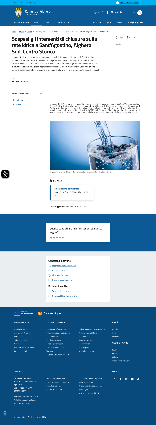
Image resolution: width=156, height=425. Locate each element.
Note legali (83, 389)
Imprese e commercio (87, 340)
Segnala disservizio (53, 385)
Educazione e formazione (56, 329)
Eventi (114, 353)
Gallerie (115, 357)
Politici (16, 343)
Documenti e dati (20, 351)
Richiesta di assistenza (55, 389)
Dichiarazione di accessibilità (90, 385)
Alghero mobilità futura (121, 360)
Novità (21, 31)
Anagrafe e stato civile (55, 347)
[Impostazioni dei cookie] (5, 413)
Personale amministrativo (24, 347)
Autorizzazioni (84, 343)
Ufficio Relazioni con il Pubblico (26, 396)
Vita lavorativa (52, 336)
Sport (108, 22)
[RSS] (120, 12)
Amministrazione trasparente (90, 378)
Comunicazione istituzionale (66, 188)
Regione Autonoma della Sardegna (25, 3)
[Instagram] (111, 12)
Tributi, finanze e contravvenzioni (92, 329)
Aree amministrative (22, 332)
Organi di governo (20, 329)
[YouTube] (115, 12)
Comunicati (116, 336)
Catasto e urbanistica (54, 343)
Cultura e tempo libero (88, 332)
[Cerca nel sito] (139, 12)
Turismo (119, 22)
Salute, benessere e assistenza (58, 332)
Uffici (16, 336)
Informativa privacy (86, 382)
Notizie (29, 31)
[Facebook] (106, 12)
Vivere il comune (120, 342)
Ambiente (83, 336)
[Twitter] (102, 12)
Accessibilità (41, 417)
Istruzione (97, 22)
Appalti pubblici (85, 347)
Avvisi (114, 332)
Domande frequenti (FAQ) (56, 378)
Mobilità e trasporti (53, 340)
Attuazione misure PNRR (89, 393)
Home (14, 31)
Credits (30, 417)
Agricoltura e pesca (86, 351)
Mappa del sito (19, 417)
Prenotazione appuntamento (57, 382)
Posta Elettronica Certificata (25, 400)
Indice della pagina (20, 93)
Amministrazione (21, 322)
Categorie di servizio (56, 322)
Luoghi (115, 349)
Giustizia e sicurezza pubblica (57, 354)
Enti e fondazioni (20, 340)
